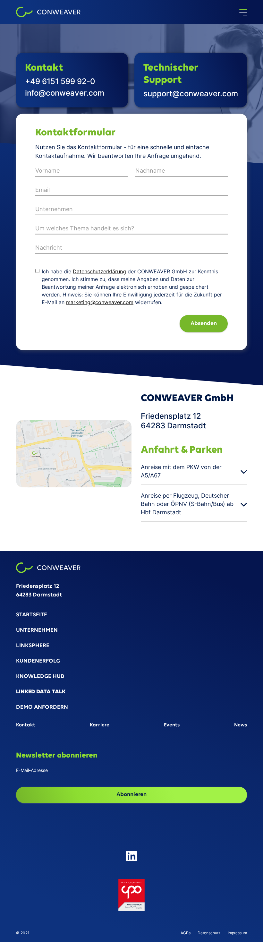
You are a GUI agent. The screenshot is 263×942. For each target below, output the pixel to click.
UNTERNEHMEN (37, 630)
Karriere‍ (99, 725)
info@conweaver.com (64, 93)
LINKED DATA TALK (40, 692)
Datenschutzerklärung (99, 271)
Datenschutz (209, 933)
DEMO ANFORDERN (42, 707)
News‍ (240, 725)
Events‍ (172, 725)
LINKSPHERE (32, 646)
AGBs (186, 933)
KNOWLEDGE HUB (40, 677)
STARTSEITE (31, 615)
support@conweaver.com (190, 93)
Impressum (237, 933)
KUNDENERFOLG (38, 661)
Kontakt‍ (25, 725)
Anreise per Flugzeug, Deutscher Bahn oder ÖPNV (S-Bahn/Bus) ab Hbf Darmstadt (187, 504)
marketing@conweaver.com (99, 302)
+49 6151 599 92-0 (60, 81)
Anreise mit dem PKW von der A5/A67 (181, 471)
